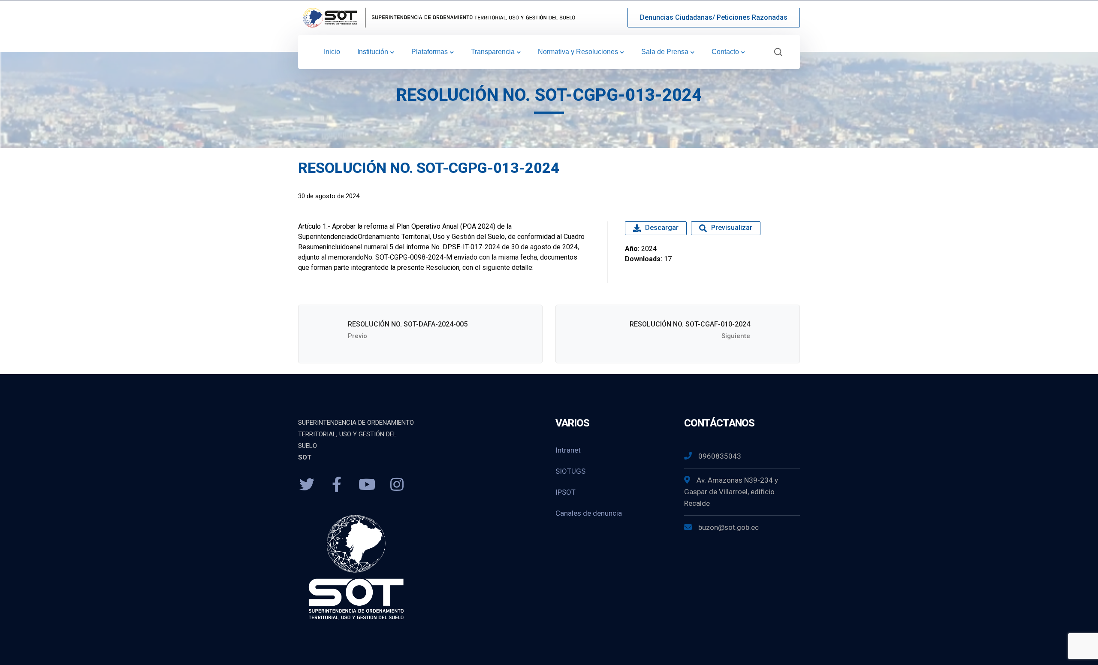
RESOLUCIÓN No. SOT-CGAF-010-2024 (690, 324)
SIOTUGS (570, 471)
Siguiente (735, 336)
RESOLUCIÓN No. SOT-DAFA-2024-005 (408, 324)
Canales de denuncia (588, 513)
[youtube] (366, 484)
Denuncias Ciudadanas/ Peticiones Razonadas (713, 17)
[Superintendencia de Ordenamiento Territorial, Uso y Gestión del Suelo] (437, 17)
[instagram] (396, 484)
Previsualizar (731, 228)
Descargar (662, 228)
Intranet (568, 450)
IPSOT (565, 492)
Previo (357, 336)
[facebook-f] (336, 484)
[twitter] (306, 484)
